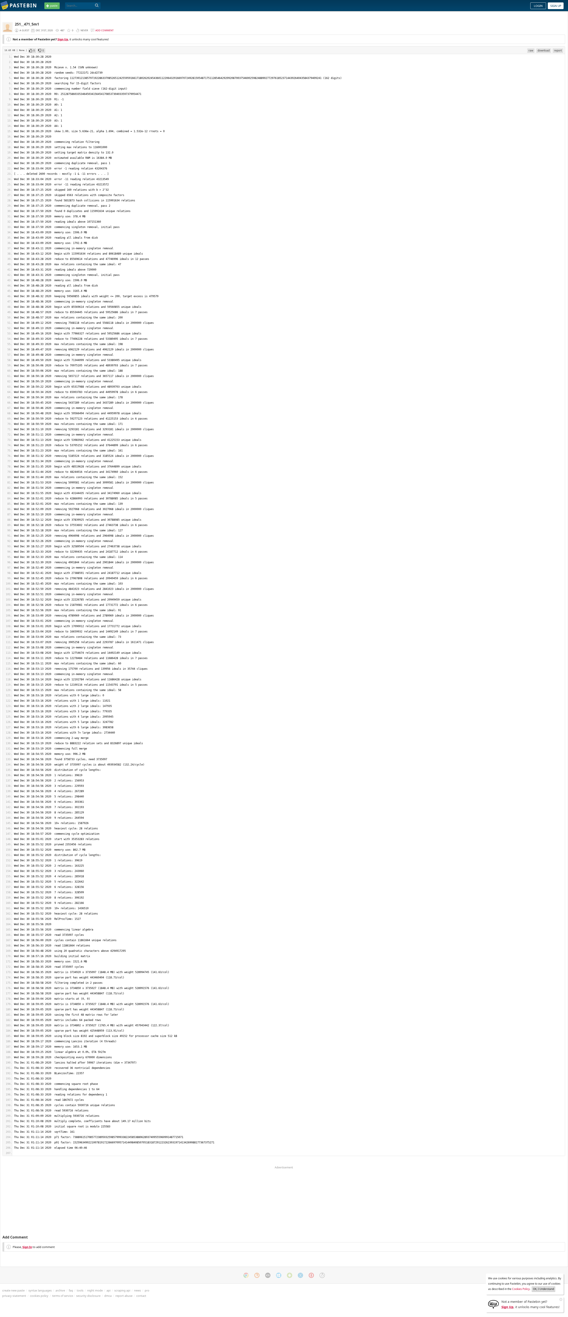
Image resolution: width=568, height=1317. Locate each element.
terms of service (62, 1296)
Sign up (555, 6)
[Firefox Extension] (257, 1275)
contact (141, 1296)
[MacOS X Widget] (300, 1275)
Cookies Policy (521, 1289)
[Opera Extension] (311, 1275)
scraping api (122, 1290)
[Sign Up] (493, 1303)
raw (531, 50)
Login (538, 6)
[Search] (97, 5)
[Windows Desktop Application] (278, 1275)
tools (80, 1290)
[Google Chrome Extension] (246, 1275)
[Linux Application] (322, 1275)
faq (71, 1290)
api (108, 1290)
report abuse (123, 1296)
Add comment (104, 30)
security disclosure (88, 1296)
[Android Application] (289, 1275)
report (558, 50)
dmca (108, 1296)
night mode (95, 1290)
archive (60, 1290)
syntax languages (40, 1290)
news (137, 1290)
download (544, 50)
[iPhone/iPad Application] (267, 1275)
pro (147, 1290)
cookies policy (39, 1296)
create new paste (13, 1290)
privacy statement (14, 1296)
